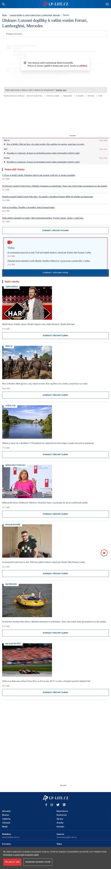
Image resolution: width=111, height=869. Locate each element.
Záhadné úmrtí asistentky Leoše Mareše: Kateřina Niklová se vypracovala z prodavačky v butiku (48, 261)
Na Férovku (11, 584)
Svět (6, 149)
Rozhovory (62, 815)
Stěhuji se (10, 406)
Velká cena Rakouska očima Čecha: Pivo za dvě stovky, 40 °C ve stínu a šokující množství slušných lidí (46, 681)
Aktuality (6, 811)
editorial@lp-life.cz (11, 837)
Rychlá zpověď (12, 525)
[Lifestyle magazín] (55, 4)
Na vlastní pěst (13, 644)
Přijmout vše (12, 862)
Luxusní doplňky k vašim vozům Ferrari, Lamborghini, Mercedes (35, 15)
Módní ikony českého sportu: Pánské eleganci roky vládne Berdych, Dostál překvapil (38, 324)
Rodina (7, 158)
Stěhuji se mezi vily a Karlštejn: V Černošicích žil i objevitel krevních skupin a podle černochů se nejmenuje (48, 443)
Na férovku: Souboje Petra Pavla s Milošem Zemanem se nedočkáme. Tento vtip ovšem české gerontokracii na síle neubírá (54, 186)
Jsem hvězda (11, 287)
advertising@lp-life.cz (67, 837)
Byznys (5, 815)
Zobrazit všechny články (55, 336)
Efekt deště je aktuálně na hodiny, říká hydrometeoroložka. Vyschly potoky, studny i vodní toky (43, 218)
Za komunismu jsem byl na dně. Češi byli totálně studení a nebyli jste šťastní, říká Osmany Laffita (49, 252)
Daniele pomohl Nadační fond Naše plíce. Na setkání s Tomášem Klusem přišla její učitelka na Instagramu (47, 197)
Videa (59, 844)
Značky (60, 822)
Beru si (6, 140)
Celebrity (6, 819)
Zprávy (60, 819)
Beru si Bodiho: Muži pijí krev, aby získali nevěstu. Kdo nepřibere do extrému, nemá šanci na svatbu (45, 144)
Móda (5, 826)
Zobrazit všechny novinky (55, 230)
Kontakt (60, 826)
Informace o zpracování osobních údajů (21, 854)
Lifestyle (6, 822)
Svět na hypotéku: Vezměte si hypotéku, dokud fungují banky (28, 207)
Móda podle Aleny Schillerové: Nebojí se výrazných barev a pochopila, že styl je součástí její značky (45, 503)
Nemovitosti (62, 811)
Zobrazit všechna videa (55, 273)
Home (4, 15)
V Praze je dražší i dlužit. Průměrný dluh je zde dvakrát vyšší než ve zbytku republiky (38, 175)
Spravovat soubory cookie (37, 862)
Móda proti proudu (15, 465)
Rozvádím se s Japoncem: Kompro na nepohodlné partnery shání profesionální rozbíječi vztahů (43, 153)
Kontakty (6, 844)
